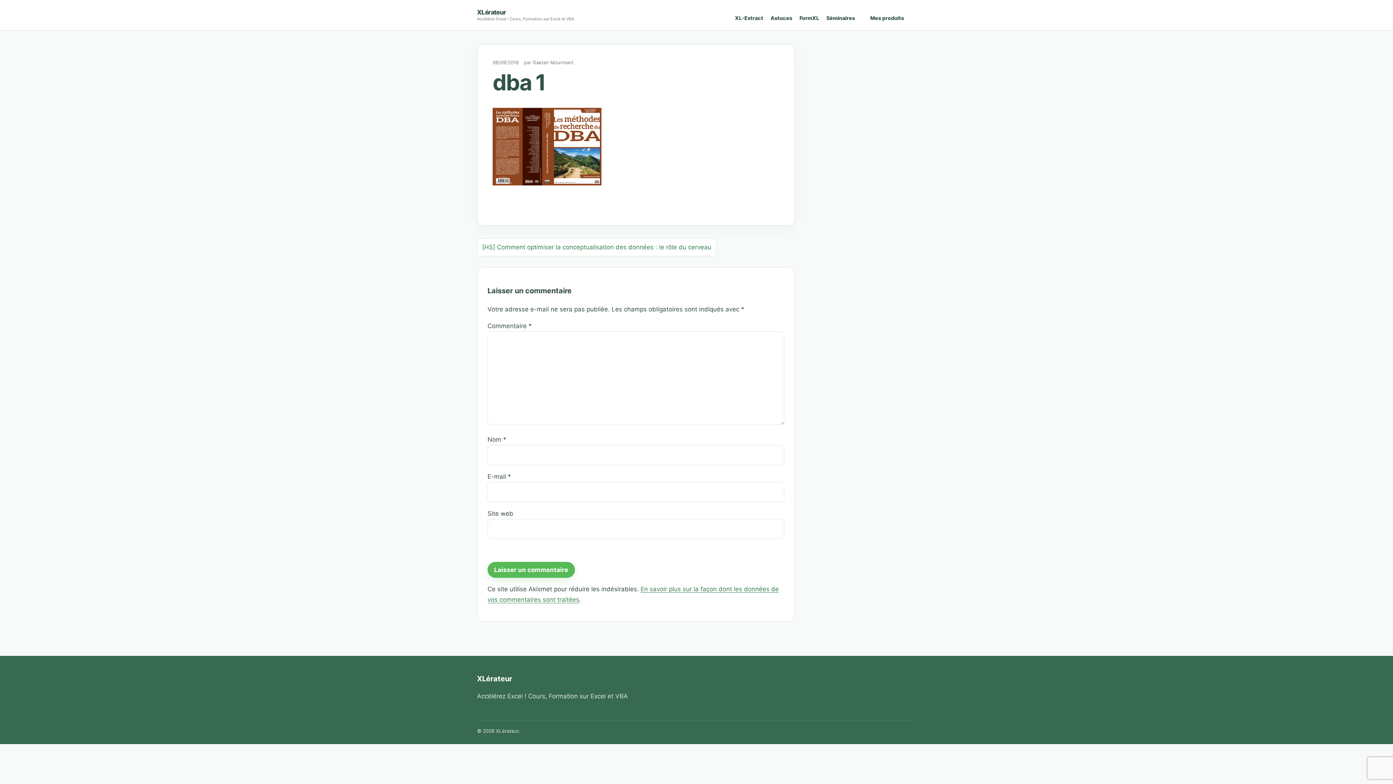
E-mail (499, 476)
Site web (500, 513)
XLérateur (491, 12)
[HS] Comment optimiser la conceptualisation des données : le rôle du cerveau (596, 247)
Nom (497, 439)
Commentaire (510, 326)
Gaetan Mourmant (553, 62)
